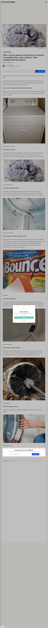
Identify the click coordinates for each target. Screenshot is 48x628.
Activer (24, 317)
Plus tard (24, 320)
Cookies (2, 626)
